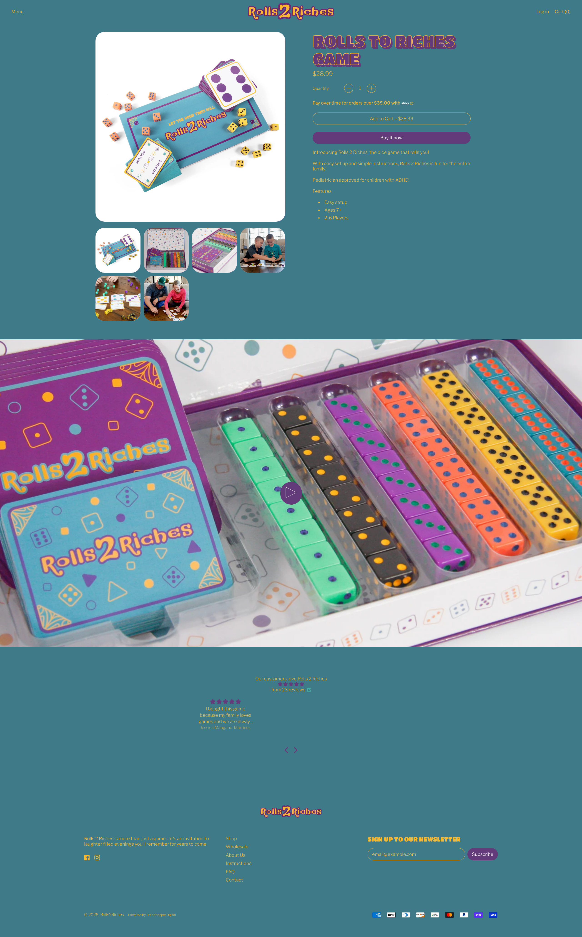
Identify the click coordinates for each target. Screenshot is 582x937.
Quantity (321, 88)
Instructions (238, 863)
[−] (348, 88)
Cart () (562, 13)
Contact (234, 880)
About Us (235, 855)
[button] (117, 250)
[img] (291, 684)
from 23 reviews (288, 689)
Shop (231, 838)
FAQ (230, 871)
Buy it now (391, 137)
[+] (371, 88)
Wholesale (237, 846)
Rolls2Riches (112, 914)
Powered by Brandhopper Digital (152, 915)
